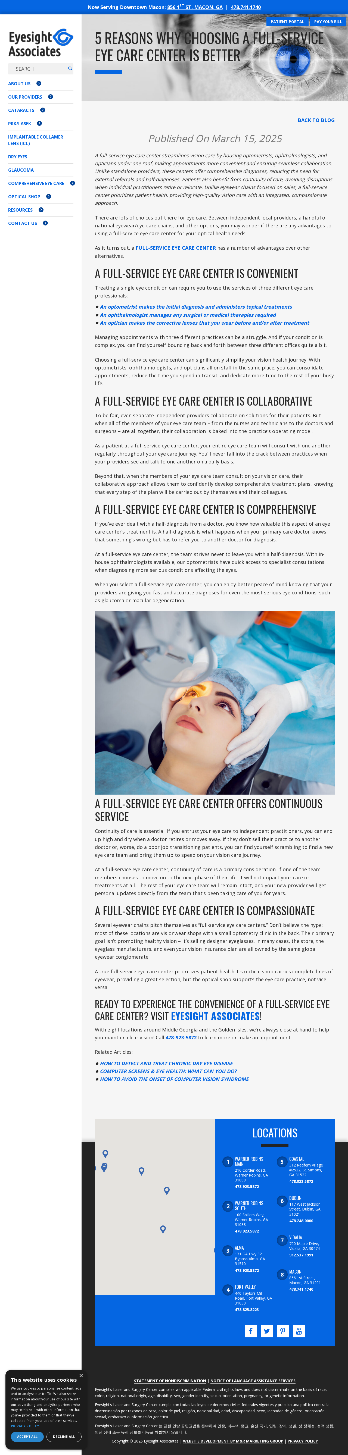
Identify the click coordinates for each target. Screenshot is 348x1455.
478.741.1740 (246, 7)
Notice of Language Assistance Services (253, 1380)
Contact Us (22, 223)
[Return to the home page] (40, 47)
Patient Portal (287, 21)
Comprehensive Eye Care (36, 183)
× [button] (81, 1376)
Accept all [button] (27, 1436)
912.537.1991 (301, 1255)
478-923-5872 (181, 1037)
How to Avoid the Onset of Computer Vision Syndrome (174, 1079)
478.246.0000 (301, 1220)
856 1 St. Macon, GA (195, 7)
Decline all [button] (64, 1436)
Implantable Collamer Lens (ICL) (35, 140)
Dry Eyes (17, 157)
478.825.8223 (247, 1309)
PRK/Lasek (19, 124)
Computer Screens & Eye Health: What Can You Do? (168, 1071)
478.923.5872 (247, 1186)
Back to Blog (316, 120)
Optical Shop (24, 197)
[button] (104, 1168)
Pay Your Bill (328, 21)
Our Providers (25, 97)
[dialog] (46, 1410)
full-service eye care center (176, 247)
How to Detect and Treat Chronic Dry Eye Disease (166, 1063)
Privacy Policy (303, 1441)
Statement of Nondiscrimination (170, 1380)
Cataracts (21, 110)
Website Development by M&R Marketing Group (233, 1441)
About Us (19, 84)
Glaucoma (21, 170)
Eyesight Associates (215, 1015)
